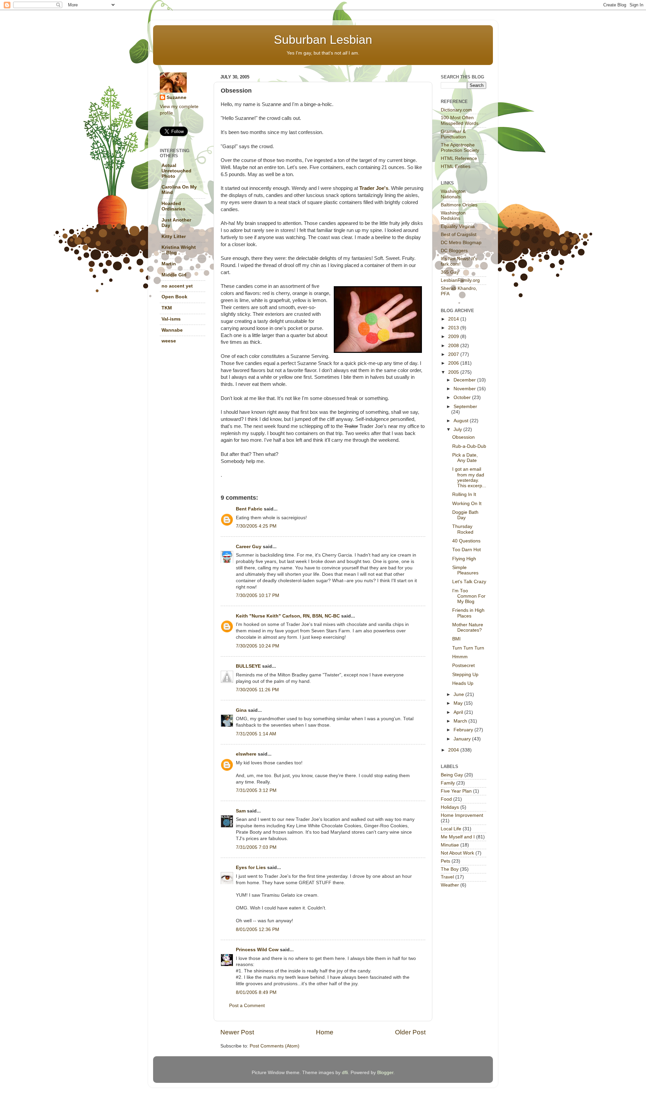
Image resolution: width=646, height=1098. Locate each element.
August (462, 420)
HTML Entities (455, 166)
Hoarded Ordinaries (173, 206)
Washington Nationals (453, 194)
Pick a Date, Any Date (465, 458)
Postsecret (463, 665)
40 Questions (466, 540)
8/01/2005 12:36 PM (257, 929)
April (459, 712)
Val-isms (171, 319)
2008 (454, 345)
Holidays (450, 807)
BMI (456, 638)
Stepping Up (465, 674)
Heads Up (462, 683)
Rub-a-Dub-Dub (469, 446)
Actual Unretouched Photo (176, 171)
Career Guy (248, 546)
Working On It (466, 503)
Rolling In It (464, 494)
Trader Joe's (373, 188)
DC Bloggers (454, 250)
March (461, 721)
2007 (454, 354)
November (465, 388)
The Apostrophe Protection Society (460, 147)
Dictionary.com (456, 109)
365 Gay (450, 272)
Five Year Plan (456, 791)
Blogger (385, 1072)
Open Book (174, 296)
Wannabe (172, 330)
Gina (241, 710)
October (463, 397)
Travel (447, 876)
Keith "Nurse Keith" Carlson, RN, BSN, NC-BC (288, 616)
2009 (454, 336)
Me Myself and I (458, 836)
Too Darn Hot (466, 549)
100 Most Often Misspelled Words (459, 120)
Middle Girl (174, 274)
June (459, 694)
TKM (167, 307)
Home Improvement (462, 815)
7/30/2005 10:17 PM (257, 595)
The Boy (450, 869)
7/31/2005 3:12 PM (256, 790)
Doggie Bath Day (465, 515)
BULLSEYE (248, 666)
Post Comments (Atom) (274, 1046)
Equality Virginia (458, 226)
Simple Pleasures (465, 570)
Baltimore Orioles (459, 204)
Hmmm (460, 656)
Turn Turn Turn (468, 648)
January (463, 738)
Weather (450, 885)
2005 (454, 372)
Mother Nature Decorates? (467, 627)
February (464, 729)
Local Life (451, 828)
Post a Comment (247, 1005)
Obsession (463, 437)
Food (446, 799)
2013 (454, 327)
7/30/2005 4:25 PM (256, 526)
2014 (454, 319)
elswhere (246, 754)
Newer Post (237, 1032)
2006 (454, 363)
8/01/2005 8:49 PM (256, 992)
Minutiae (450, 844)
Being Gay (452, 774)
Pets (445, 861)
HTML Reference (459, 158)
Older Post (410, 1032)
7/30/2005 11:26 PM (257, 689)
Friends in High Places (468, 613)
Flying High (464, 558)
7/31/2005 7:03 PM (256, 847)
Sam (241, 810)
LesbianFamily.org (460, 280)
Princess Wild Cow (257, 949)
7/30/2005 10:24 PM (257, 645)
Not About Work (457, 853)
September (465, 406)
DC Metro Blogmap (461, 242)
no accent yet (177, 286)
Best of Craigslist (458, 234)
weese (169, 340)
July (458, 429)
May (459, 703)
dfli (345, 1072)
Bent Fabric (249, 508)
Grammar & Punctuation (453, 134)
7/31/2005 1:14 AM (256, 733)
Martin (169, 263)
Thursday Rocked (462, 529)
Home (324, 1032)
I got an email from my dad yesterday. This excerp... (469, 477)
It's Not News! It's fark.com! (459, 261)
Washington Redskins (453, 215)
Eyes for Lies (251, 867)
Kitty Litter (174, 236)
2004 (454, 750)
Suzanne (176, 97)
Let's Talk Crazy (469, 581)
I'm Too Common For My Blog (469, 596)
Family (448, 783)
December (465, 379)
